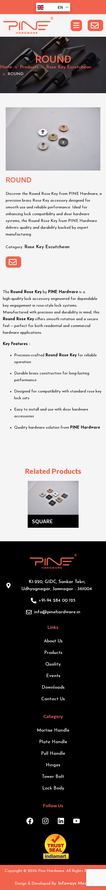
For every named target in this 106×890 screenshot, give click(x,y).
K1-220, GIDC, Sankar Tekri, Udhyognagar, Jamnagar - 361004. (57, 585)
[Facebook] (30, 821)
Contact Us (53, 699)
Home (6, 67)
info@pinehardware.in (57, 612)
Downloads (53, 687)
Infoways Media (74, 883)
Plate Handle (53, 742)
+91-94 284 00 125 (57, 600)
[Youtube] (76, 821)
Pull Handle (53, 753)
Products (29, 67)
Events (53, 676)
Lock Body (53, 788)
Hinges (53, 765)
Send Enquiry (13, 262)
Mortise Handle (53, 730)
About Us (53, 641)
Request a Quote (95, 25)
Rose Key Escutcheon (68, 67)
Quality (53, 664)
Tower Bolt (53, 777)
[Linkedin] (61, 821)
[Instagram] (45, 821)
